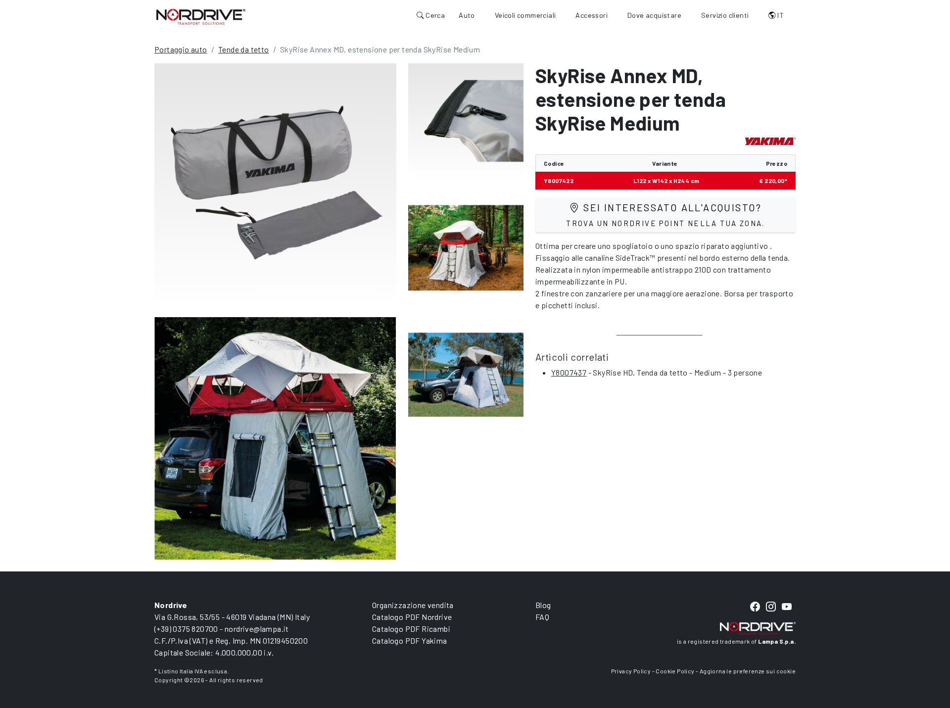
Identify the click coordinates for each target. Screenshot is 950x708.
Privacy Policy (631, 670)
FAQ (542, 616)
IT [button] (780, 15)
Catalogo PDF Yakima (409, 640)
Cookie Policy (675, 670)
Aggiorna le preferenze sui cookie (748, 670)
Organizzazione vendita (413, 605)
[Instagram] (771, 607)
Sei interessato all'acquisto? (665, 214)
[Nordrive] (200, 16)
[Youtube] (787, 607)
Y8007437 (568, 372)
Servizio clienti (725, 15)
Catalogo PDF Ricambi (411, 628)
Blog (543, 605)
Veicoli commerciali (525, 15)
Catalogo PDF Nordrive (412, 616)
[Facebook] (755, 607)
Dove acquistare (654, 15)
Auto (467, 15)
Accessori (591, 15)
